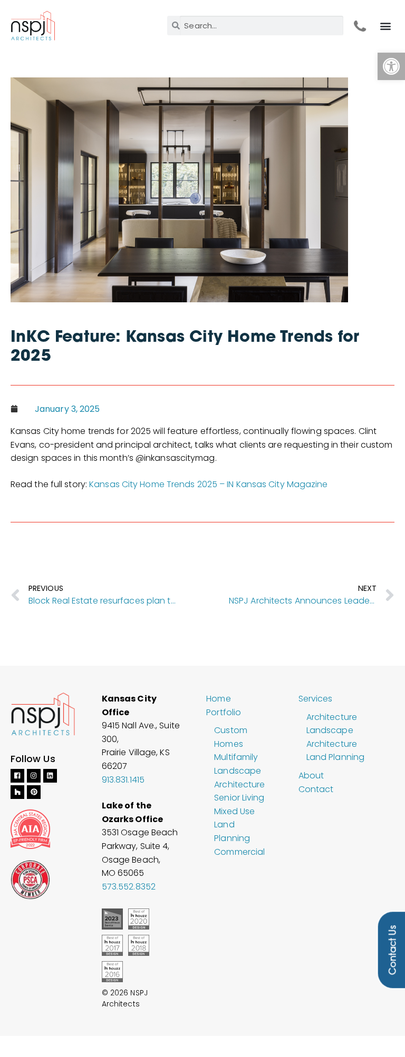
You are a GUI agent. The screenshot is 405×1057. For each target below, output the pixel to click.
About (311, 775)
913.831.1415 (123, 780)
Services (315, 699)
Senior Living (239, 798)
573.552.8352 (129, 887)
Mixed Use (234, 811)
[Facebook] (17, 776)
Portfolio (223, 712)
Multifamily (236, 757)
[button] (391, 66)
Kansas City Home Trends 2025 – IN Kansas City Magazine (208, 484)
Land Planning (335, 757)
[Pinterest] (34, 792)
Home (218, 699)
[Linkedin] (50, 776)
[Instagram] (34, 776)
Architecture (331, 717)
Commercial (239, 852)
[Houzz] (17, 792)
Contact (316, 789)
